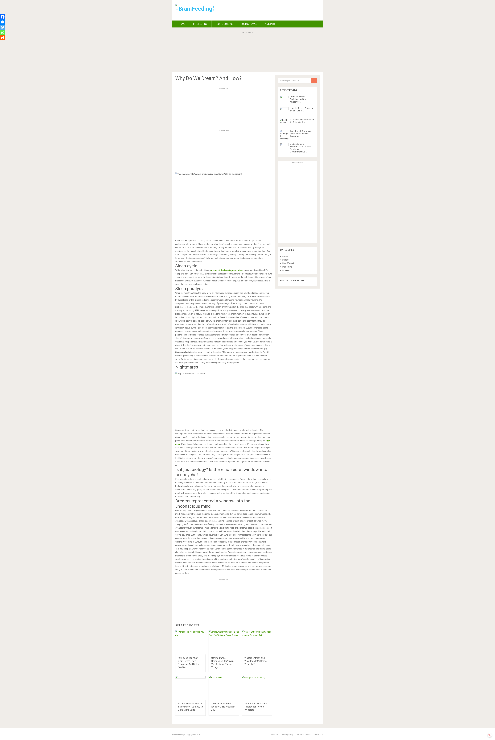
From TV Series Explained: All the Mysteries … (298, 99)
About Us (275, 734)
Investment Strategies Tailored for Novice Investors (255, 706)
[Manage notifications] (490, 735)
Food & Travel (249, 24)
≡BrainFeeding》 (179, 734)
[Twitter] (2, 27)
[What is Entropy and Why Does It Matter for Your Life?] (257, 642)
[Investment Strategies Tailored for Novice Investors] (257, 688)
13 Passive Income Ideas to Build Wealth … (302, 120)
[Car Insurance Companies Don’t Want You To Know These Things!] (224, 642)
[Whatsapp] (2, 32)
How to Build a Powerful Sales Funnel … (301, 109)
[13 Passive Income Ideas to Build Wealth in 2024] (224, 688)
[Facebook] (2, 16)
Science (286, 270)
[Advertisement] (247, 52)
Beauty (285, 260)
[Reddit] (2, 37)
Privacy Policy (287, 734)
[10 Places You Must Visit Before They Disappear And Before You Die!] (190, 642)
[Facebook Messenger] (2, 22)
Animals (270, 24)
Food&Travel (288, 263)
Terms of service (304, 734)
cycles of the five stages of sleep (227, 270)
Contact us (318, 734)
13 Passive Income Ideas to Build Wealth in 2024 (223, 706)
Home (181, 24)
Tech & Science (224, 24)
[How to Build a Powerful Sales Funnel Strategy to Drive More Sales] (190, 688)
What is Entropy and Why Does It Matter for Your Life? (255, 661)
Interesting (200, 24)
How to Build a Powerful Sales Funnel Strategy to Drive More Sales (190, 706)
